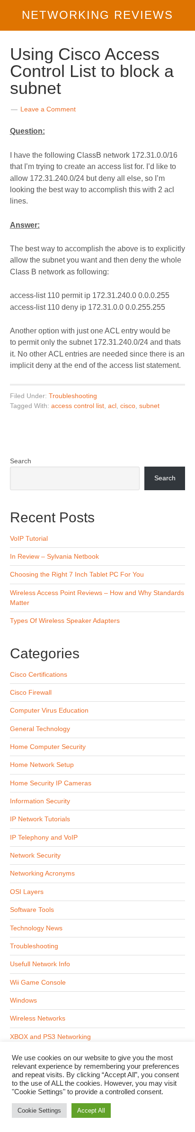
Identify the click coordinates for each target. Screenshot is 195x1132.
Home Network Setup (42, 764)
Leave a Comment (48, 109)
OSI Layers (27, 891)
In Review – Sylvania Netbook (54, 556)
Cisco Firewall (31, 692)
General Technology (40, 728)
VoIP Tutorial (29, 538)
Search (20, 461)
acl (112, 405)
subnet (149, 405)
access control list (77, 405)
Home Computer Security (48, 746)
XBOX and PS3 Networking (50, 1036)
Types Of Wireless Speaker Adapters (65, 620)
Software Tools (32, 909)
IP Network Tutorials (40, 819)
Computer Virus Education (49, 710)
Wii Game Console (38, 982)
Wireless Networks (37, 1018)
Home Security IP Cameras (50, 783)
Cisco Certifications (38, 674)
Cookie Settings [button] (39, 1110)
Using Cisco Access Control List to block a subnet (92, 71)
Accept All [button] (91, 1110)
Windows (23, 1000)
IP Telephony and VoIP (44, 837)
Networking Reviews (97, 15)
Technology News (36, 928)
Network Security (35, 855)
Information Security (40, 801)
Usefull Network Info (40, 964)
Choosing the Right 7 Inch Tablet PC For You (77, 574)
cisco (127, 405)
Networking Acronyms (42, 873)
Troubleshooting (73, 396)
